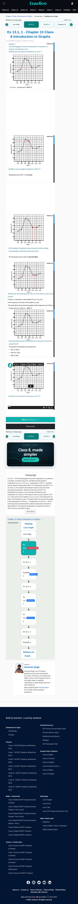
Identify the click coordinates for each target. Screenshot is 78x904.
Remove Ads (30, 426)
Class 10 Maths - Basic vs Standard (55, 826)
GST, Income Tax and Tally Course (54, 729)
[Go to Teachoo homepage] (38, 3)
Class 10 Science (49, 758)
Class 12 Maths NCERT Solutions (19, 835)
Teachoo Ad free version (51, 732)
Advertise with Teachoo (39, 892)
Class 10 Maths (48, 754)
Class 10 (24, 10)
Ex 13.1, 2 (27, 562)
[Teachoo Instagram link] (34, 882)
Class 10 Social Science (51, 766)
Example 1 (27, 642)
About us (15, 890)
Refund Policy (60, 890)
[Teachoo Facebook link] (28, 882)
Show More (30, 511)
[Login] (72, 3)
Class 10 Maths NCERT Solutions (19, 827)
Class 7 (50, 10)
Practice (67, 10)
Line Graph (27, 534)
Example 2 (29, 574)
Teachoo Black (44, 687)
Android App (12, 731)
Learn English (47, 800)
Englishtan (46, 822)
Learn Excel (47, 803)
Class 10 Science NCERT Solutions (20, 873)
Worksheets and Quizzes (51, 736)
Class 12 (5, 10)
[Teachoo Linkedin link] (49, 882)
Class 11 (14, 10)
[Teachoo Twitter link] (39, 882)
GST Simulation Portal (50, 744)
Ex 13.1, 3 (28, 617)
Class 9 (33, 10)
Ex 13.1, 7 (28, 600)
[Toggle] (4, 3)
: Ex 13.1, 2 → (30, 420)
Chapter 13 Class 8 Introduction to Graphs (19, 16)
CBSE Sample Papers (50, 829)
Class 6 (58, 10)
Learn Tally (46, 807)
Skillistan (46, 740)
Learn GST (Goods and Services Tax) (55, 811)
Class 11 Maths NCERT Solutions (19, 831)
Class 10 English (48, 762)
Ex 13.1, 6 (27, 586)
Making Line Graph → (28, 654)
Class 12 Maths (48, 770)
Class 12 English (48, 774)
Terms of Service (36, 890)
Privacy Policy (49, 890)
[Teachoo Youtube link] (44, 882)
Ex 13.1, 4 (27, 632)
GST (74, 10)
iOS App (11, 735)
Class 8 (41, 10)
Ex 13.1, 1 (29, 548)
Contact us (25, 890)
